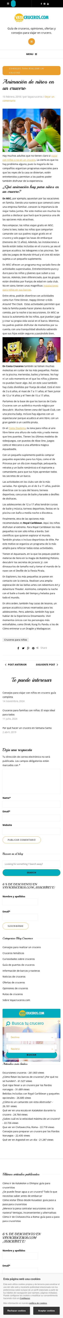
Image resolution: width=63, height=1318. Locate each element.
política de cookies (38, 1303)
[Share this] (18, 648)
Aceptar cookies (46, 1310)
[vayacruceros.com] (31, 1013)
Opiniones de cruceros (15, 988)
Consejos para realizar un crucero (22, 947)
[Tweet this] (23, 648)
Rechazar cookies (16, 1310)
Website (7, 825)
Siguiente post (45, 664)
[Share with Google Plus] (28, 648)
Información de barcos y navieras (21, 970)
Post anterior (17, 664)
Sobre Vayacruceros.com (16, 1000)
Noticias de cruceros (14, 976)
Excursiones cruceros (14, 1072)
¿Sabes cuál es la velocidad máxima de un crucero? (31, 1118)
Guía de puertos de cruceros (19, 964)
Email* (6, 911)
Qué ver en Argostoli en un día (20, 1139)
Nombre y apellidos (14, 896)
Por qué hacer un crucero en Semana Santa (27, 728)
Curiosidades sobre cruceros (19, 959)
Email (6, 811)
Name (7, 797)
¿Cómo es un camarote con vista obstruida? (27, 1102)
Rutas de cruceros (13, 994)
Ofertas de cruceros (14, 982)
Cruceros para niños (15, 639)
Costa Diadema (17, 428)
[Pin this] (33, 648)
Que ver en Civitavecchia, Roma (20, 1127)
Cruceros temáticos (13, 953)
